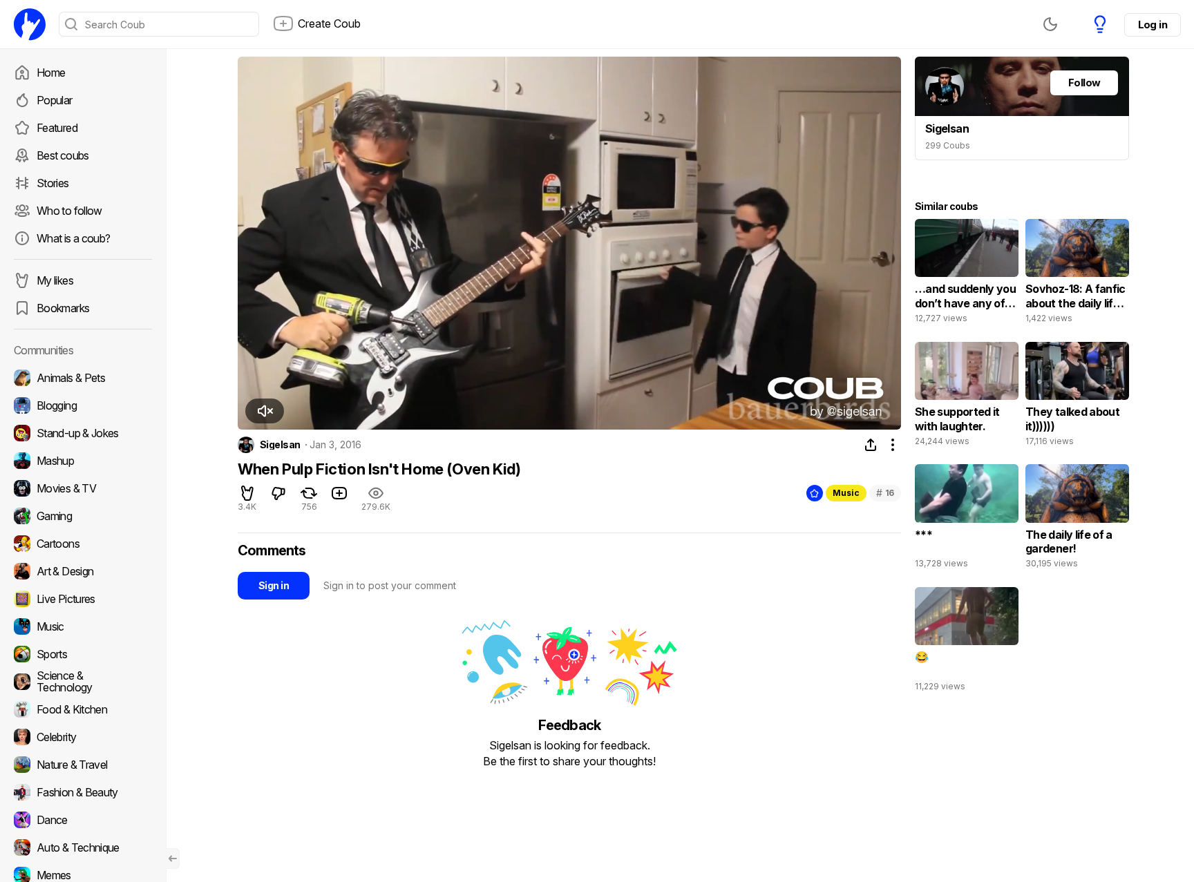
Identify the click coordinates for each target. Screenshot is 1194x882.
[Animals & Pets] (83, 378)
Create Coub (329, 23)
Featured (57, 128)
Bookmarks (63, 308)
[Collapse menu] (173, 858)
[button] (264, 411)
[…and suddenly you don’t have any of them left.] (966, 274)
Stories (53, 183)
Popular (55, 100)
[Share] (870, 445)
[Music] (83, 626)
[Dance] (83, 820)
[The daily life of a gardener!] (1077, 519)
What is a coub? (73, 238)
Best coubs (63, 155)
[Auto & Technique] (83, 847)
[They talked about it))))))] (1077, 397)
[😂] (966, 642)
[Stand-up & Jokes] (83, 433)
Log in (1152, 24)
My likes (55, 280)
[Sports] (83, 654)
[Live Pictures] (83, 599)
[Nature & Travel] (83, 764)
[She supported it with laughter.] (966, 397)
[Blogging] (83, 405)
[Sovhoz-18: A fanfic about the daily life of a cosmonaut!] (1077, 274)
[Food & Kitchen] (83, 709)
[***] (966, 519)
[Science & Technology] (83, 682)
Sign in (273, 585)
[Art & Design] (83, 571)
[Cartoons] (83, 543)
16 (885, 493)
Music (846, 493)
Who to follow (69, 211)
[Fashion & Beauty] (83, 792)
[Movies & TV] (83, 488)
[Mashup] (83, 460)
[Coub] (30, 24)
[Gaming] (83, 516)
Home (51, 72)
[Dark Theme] (1050, 24)
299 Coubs (947, 145)
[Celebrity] (83, 737)
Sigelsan (280, 445)
